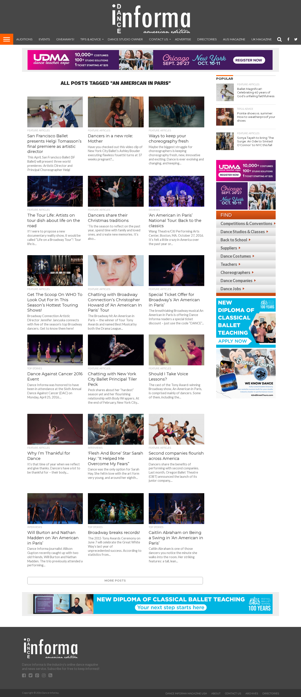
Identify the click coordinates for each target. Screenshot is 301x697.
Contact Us (158, 39)
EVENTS (44, 39)
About (216, 693)
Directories (207, 39)
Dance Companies (237, 280)
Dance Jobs (231, 288)
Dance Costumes (236, 256)
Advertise (183, 39)
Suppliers (229, 247)
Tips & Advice (90, 39)
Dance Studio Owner (125, 39)
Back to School (234, 239)
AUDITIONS (24, 39)
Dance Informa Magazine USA (186, 693)
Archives (251, 693)
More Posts (115, 580)
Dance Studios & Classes (243, 231)
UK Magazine (261, 39)
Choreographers (235, 272)
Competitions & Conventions (246, 223)
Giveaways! (65, 39)
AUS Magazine (234, 39)
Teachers (229, 264)
